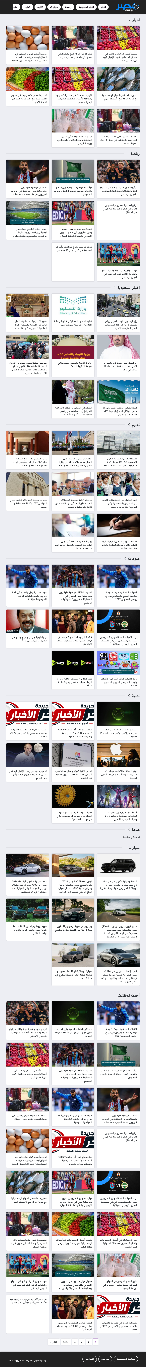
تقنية (136, 696)
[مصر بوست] (127, 7)
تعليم (136, 425)
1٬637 (65, 1342)
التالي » (53, 1342)
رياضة (135, 153)
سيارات (134, 847)
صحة (136, 829)
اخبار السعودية (128, 287)
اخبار (136, 20)
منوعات (134, 558)
